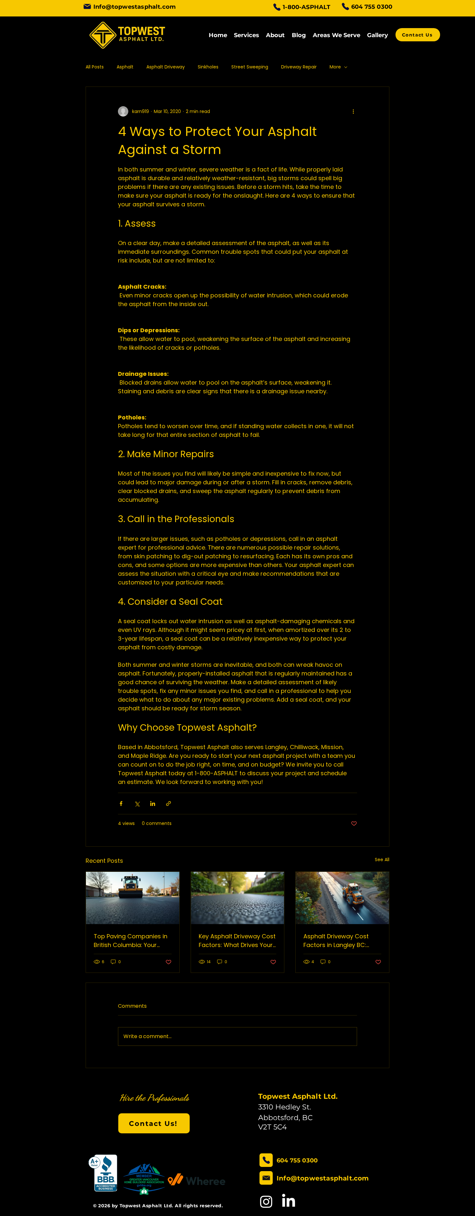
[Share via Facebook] (121, 803)
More (335, 67)
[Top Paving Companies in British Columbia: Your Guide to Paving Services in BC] (132, 898)
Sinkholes (208, 67)
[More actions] (353, 111)
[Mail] (87, 6)
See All (382, 859)
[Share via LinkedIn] (153, 803)
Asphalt (125, 67)
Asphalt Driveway (165, 67)
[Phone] (277, 7)
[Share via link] (168, 803)
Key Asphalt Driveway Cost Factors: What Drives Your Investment (237, 940)
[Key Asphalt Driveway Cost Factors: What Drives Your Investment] (237, 898)
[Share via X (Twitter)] (137, 803)
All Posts (95, 67)
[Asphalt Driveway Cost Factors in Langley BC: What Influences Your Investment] (342, 898)
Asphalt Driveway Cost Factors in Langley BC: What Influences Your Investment (336, 940)
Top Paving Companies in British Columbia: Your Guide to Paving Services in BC (130, 940)
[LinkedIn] (288, 1201)
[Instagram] (266, 1201)
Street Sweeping (249, 67)
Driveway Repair (299, 67)
